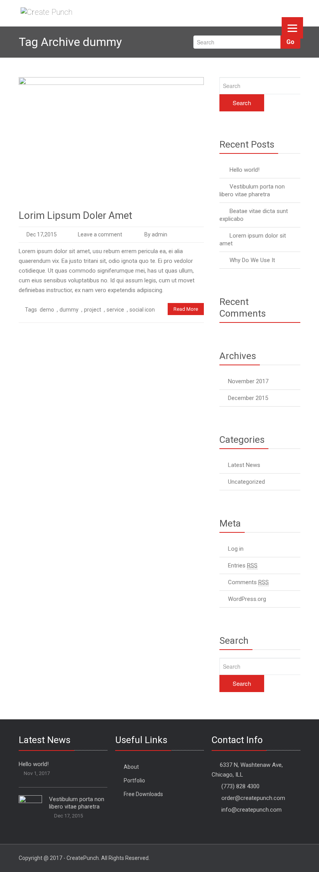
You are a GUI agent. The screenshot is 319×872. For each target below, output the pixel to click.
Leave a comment (100, 234)
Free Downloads (143, 794)
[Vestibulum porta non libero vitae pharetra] (30, 803)
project (92, 310)
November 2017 (248, 381)
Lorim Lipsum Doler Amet (75, 215)
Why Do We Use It (252, 260)
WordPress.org (247, 598)
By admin (155, 234)
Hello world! (244, 169)
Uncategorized (246, 481)
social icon (142, 310)
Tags (31, 310)
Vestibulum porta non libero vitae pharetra (76, 803)
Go (290, 42)
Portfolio (134, 780)
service (115, 310)
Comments (248, 582)
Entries (243, 565)
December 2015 (248, 398)
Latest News (244, 465)
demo (47, 310)
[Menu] (292, 28)
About (131, 767)
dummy (69, 310)
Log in (236, 548)
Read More (186, 309)
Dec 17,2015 (41, 234)
